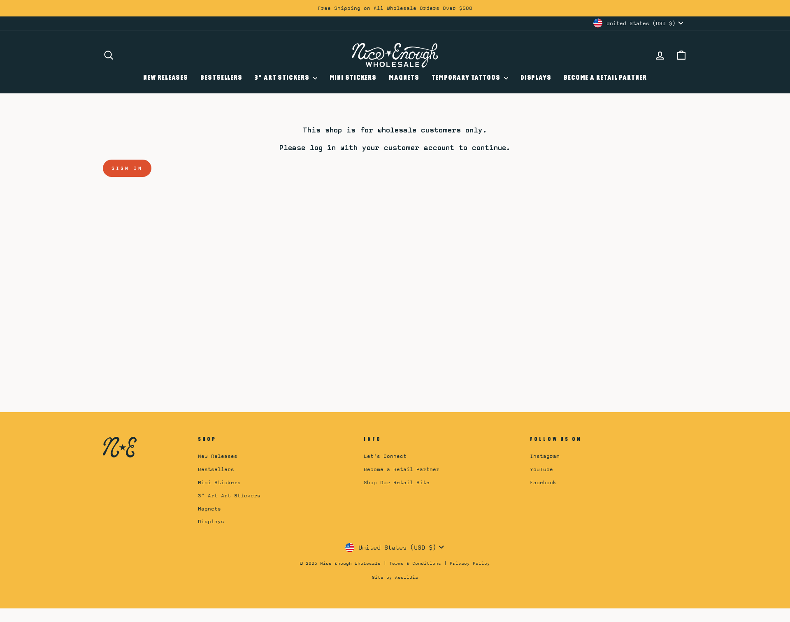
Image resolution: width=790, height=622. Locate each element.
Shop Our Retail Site (397, 482)
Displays (535, 78)
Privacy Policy (470, 563)
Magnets (404, 78)
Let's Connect (385, 456)
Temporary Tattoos (467, 78)
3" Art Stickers (283, 78)
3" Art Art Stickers (229, 495)
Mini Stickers (353, 78)
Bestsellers (221, 78)
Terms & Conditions (415, 563)
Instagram (545, 456)
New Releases (165, 78)
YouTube (541, 469)
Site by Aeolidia (395, 577)
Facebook (543, 482)
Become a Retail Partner (605, 78)
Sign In (127, 168)
